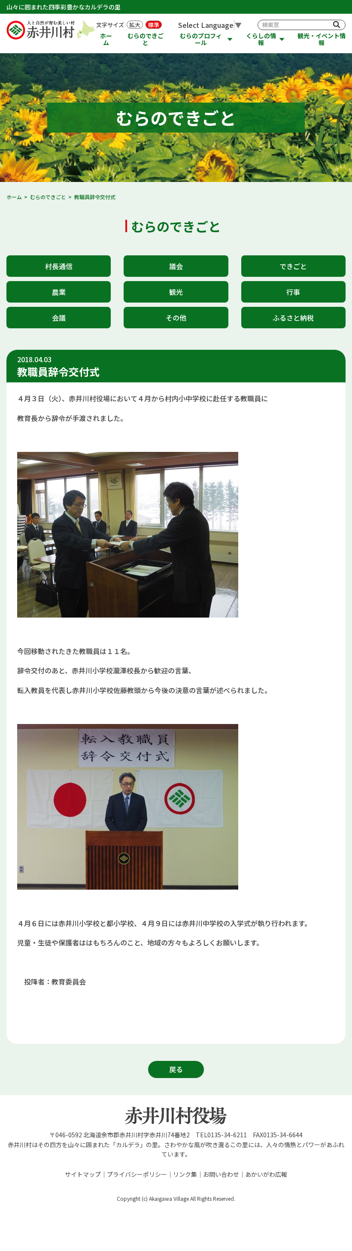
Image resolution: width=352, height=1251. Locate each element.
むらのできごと (145, 39)
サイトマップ (83, 1174)
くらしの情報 (261, 39)
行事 (293, 292)
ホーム (106, 39)
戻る (176, 1069)
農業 (59, 292)
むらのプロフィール (201, 39)
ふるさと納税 (293, 317)
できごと (293, 266)
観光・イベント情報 (321, 39)
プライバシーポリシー (137, 1174)
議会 (176, 266)
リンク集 (185, 1174)
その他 (176, 317)
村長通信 (59, 266)
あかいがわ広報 (266, 1174)
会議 (59, 317)
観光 (176, 292)
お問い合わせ (221, 1174)
